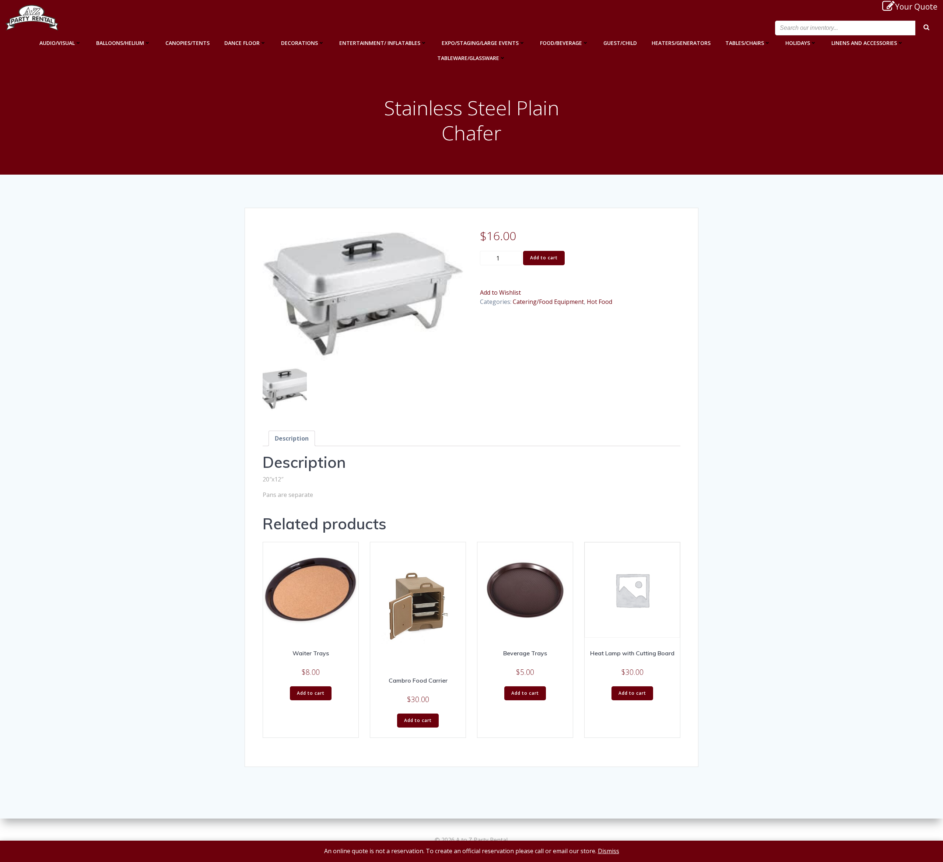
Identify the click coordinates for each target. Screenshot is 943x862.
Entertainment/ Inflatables (379, 42)
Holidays (797, 42)
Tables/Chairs (744, 42)
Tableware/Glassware (468, 58)
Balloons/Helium (120, 42)
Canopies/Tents (187, 42)
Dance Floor (242, 42)
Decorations (299, 42)
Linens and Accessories (864, 42)
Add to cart (544, 258)
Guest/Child (620, 42)
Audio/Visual (57, 42)
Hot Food (599, 302)
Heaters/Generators (681, 42)
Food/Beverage (561, 42)
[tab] (292, 438)
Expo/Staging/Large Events (480, 42)
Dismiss (608, 851)
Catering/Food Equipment (548, 302)
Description (292, 438)
